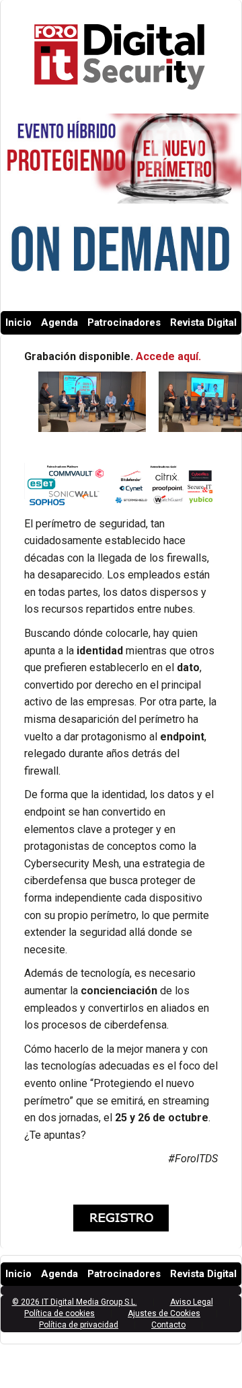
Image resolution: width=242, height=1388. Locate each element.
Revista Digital (203, 322)
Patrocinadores (124, 322)
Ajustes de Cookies (164, 1313)
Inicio (18, 322)
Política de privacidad (78, 1325)
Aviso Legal (191, 1302)
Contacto (168, 1325)
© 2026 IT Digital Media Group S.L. (74, 1302)
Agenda (59, 322)
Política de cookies (59, 1313)
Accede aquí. (170, 356)
